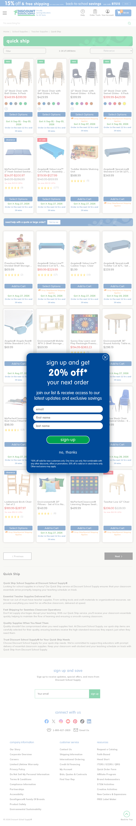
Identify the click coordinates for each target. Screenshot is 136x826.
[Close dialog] (105, 357)
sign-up (68, 439)
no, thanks (68, 452)
